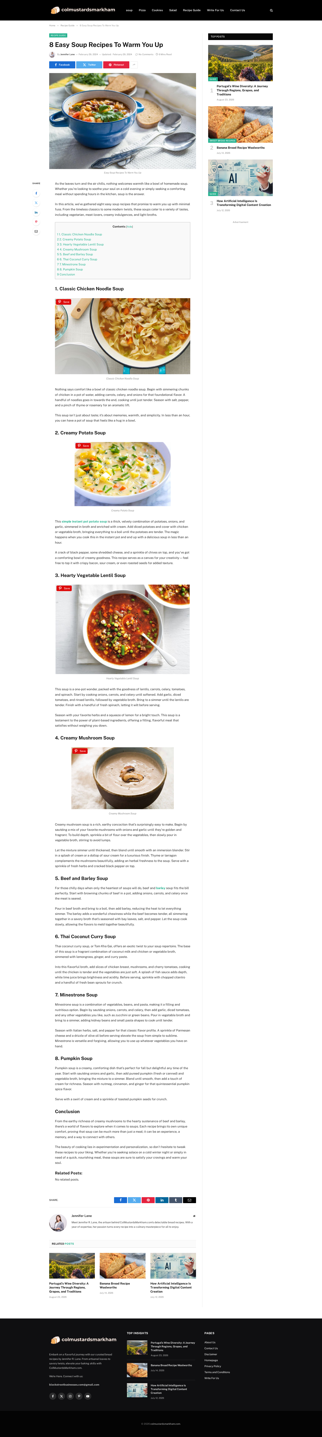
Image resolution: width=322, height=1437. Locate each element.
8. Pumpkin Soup (70, 269)
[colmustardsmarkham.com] (82, 10)
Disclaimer (211, 1354)
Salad (173, 10)
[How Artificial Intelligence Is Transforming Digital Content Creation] (173, 1266)
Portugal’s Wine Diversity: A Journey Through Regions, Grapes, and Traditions (69, 1288)
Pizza (142, 10)
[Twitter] (36, 202)
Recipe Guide (192, 10)
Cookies (157, 10)
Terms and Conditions (217, 1372)
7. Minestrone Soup (71, 264)
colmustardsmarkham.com (165, 1423)
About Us (209, 1342)
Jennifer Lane (67, 54)
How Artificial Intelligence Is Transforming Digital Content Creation (171, 1288)
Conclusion (66, 274)
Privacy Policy (212, 1366)
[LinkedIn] (36, 212)
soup (129, 10)
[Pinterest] (36, 221)
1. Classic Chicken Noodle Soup (79, 234)
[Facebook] (36, 193)
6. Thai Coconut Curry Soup (77, 259)
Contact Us (237, 10)
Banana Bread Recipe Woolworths (115, 1285)
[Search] (271, 10)
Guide (213, 79)
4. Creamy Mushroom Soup (77, 249)
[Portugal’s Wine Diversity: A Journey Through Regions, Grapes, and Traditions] (72, 1266)
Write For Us (215, 10)
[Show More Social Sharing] (134, 64)
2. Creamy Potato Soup (74, 239)
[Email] (36, 231)
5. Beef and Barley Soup (75, 254)
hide (129, 226)
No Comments (146, 54)
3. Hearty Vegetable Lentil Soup (80, 244)
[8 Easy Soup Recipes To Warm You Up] (122, 121)
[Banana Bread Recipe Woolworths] (122, 1266)
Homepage (211, 1360)
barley (160, 888)
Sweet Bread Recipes (222, 141)
